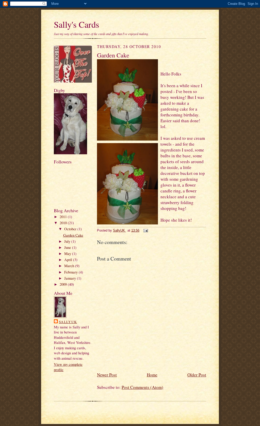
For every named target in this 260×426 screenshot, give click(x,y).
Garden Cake (73, 235)
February (71, 272)
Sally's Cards (76, 24)
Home (152, 375)
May (68, 253)
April (68, 259)
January (70, 278)
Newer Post (107, 375)
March (69, 265)
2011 (64, 216)
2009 (64, 284)
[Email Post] (145, 230)
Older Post (196, 375)
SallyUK (68, 322)
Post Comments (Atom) (142, 387)
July (67, 241)
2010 (64, 222)
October (70, 228)
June (68, 247)
